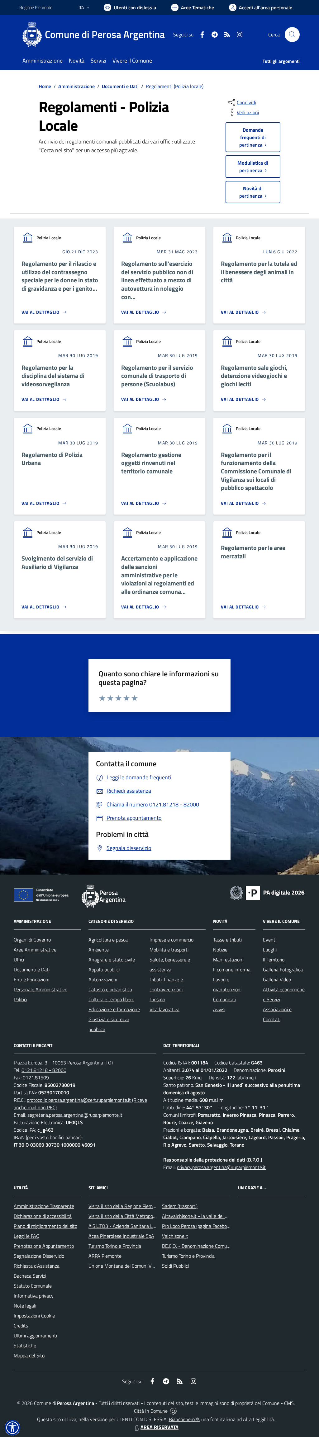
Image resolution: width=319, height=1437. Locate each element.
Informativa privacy (34, 1295)
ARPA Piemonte (104, 1256)
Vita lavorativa (164, 1009)
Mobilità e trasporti (169, 949)
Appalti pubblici (104, 969)
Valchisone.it (175, 1236)
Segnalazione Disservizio (39, 1256)
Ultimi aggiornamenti (35, 1335)
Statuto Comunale (33, 1285)
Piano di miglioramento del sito (45, 1226)
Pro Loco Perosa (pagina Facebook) (197, 1226)
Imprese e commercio (171, 939)
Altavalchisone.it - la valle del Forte (199, 1216)
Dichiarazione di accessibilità (43, 1216)
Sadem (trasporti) (180, 1206)
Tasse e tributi (227, 939)
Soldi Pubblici (175, 1266)
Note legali (25, 1305)
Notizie (220, 949)
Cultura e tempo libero (111, 999)
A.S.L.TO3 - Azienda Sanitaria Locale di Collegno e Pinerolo (148, 1226)
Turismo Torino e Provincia (114, 1246)
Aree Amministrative (35, 949)
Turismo (157, 999)
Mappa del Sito (29, 1355)
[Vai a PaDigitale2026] (267, 892)
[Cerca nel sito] (292, 34)
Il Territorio (273, 959)
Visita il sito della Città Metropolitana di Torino (135, 1216)
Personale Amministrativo (40, 989)
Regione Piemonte (35, 7)
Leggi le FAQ (27, 1236)
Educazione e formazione (114, 1009)
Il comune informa (231, 969)
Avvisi (219, 1009)
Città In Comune (151, 1411)
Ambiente (98, 949)
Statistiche (25, 1345)
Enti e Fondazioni (31, 979)
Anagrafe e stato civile (111, 959)
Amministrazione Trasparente (44, 1206)
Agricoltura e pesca (108, 939)
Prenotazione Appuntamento (44, 1246)
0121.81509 (36, 1077)
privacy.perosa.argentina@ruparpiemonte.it (221, 1167)
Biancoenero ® (184, 1419)
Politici (20, 999)
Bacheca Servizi (30, 1276)
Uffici (19, 959)
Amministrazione (76, 86)
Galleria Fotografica (283, 969)
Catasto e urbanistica (110, 989)
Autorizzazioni (102, 979)
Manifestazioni (228, 959)
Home (45, 86)
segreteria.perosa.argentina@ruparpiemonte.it (74, 1115)
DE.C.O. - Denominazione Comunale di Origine (209, 1246)
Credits (21, 1325)
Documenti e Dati (120, 86)
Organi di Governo (32, 939)
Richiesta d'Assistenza (37, 1266)
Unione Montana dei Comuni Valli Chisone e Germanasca (147, 1266)
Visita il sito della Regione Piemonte (125, 1206)
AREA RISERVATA (159, 1427)
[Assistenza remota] (173, 1411)
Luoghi (270, 949)
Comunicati (224, 999)
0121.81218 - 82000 (43, 1070)
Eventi (269, 939)
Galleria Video (277, 979)
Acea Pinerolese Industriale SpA (121, 1236)
